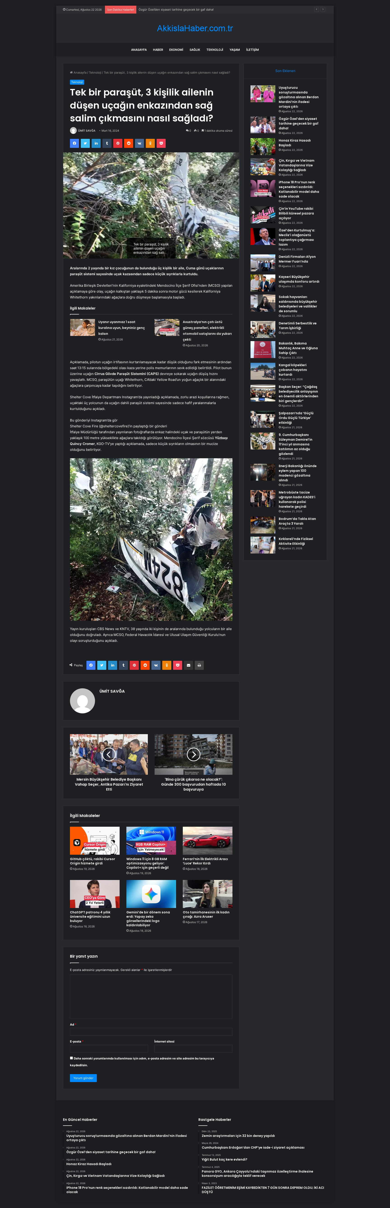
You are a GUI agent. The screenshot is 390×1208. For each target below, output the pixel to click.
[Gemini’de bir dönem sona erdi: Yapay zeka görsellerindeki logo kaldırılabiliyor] (151, 894)
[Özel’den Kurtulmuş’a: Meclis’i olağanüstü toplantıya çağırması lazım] (263, 236)
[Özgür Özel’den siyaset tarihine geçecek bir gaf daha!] (263, 124)
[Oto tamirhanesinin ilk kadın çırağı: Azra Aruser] (207, 894)
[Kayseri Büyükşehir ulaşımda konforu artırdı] (263, 283)
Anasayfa (139, 49)
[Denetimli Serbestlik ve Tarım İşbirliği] (263, 329)
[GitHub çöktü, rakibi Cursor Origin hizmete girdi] (95, 841)
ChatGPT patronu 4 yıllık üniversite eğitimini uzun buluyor (90, 916)
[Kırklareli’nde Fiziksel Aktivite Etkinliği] (263, 545)
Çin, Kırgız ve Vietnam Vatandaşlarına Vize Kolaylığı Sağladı (296, 165)
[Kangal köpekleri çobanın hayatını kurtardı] (263, 371)
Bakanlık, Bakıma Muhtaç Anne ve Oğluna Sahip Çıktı (298, 348)
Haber (158, 49)
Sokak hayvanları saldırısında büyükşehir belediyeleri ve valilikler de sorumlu (298, 304)
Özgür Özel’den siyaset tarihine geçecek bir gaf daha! (298, 123)
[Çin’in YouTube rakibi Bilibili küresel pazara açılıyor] (263, 214)
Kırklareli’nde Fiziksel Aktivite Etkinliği (296, 541)
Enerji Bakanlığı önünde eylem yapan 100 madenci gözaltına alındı (298, 473)
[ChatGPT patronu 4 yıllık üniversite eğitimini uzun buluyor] (95, 894)
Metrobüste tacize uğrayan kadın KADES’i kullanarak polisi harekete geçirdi (297, 499)
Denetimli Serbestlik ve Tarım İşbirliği (298, 325)
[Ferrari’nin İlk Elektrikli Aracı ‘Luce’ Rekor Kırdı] (207, 841)
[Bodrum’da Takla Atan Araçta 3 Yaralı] (263, 525)
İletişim (252, 49)
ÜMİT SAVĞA (86, 130)
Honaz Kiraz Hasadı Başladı (157, 9)
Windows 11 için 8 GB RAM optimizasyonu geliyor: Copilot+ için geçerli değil (147, 863)
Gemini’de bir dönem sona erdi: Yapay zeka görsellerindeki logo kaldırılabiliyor (148, 918)
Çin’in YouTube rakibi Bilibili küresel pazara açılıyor (296, 213)
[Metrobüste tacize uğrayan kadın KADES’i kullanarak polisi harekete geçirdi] (263, 498)
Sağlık (195, 49)
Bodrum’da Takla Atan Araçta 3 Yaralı (297, 521)
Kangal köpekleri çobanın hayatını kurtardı (293, 370)
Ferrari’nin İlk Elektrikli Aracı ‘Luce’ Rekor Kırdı (205, 861)
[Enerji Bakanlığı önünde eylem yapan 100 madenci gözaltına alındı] (263, 472)
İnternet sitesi (164, 1041)
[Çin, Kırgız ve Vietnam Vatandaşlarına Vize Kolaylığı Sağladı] (263, 166)
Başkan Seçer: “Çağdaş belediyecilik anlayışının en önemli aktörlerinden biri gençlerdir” (298, 393)
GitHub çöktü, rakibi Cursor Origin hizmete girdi (92, 861)
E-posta (77, 1041)
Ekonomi (176, 49)
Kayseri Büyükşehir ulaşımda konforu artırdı (299, 279)
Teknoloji (215, 49)
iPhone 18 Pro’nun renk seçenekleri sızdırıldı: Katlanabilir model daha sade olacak (299, 189)
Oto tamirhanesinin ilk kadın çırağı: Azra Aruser (206, 914)
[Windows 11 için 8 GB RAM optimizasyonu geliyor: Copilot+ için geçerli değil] (151, 841)
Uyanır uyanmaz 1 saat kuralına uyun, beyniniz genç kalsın (121, 328)
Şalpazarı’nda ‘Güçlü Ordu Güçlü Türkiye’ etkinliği (296, 418)
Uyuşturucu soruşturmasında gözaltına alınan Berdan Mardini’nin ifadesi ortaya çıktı (299, 97)
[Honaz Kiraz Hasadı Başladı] (263, 146)
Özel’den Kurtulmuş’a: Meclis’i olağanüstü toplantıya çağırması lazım (297, 237)
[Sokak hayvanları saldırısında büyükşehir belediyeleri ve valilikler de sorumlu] (263, 303)
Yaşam (235, 49)
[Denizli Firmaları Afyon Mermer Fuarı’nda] (263, 262)
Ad (73, 1024)
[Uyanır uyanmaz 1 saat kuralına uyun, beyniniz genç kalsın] (82, 327)
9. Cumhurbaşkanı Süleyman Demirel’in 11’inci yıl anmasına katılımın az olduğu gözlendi (295, 444)
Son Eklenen (285, 71)
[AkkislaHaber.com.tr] (195, 28)
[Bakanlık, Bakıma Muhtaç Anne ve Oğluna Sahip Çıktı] (263, 349)
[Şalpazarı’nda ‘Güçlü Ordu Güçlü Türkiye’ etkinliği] (263, 419)
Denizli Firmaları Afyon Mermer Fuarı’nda (297, 259)
